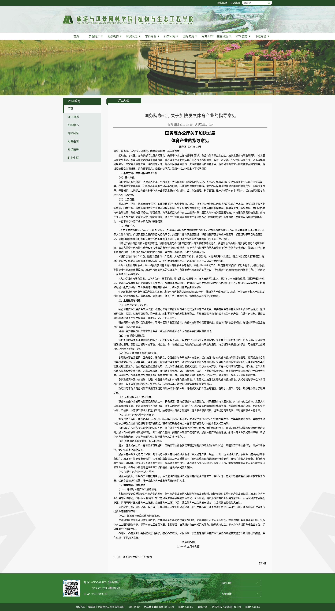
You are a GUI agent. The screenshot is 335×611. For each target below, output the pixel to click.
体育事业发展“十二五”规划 (137, 557)
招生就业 (224, 36)
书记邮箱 (235, 3)
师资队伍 (133, 36)
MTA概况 (73, 116)
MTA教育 (243, 36)
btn (269, 3)
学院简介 (96, 36)
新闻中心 (73, 125)
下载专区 (262, 36)
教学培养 (73, 149)
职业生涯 (73, 157)
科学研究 (171, 36)
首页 (76, 36)
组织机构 (114, 36)
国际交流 (190, 36)
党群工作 (207, 36)
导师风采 (73, 133)
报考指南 (73, 141)
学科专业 (152, 36)
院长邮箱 (222, 3)
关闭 (262, 563)
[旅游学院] (128, 23)
